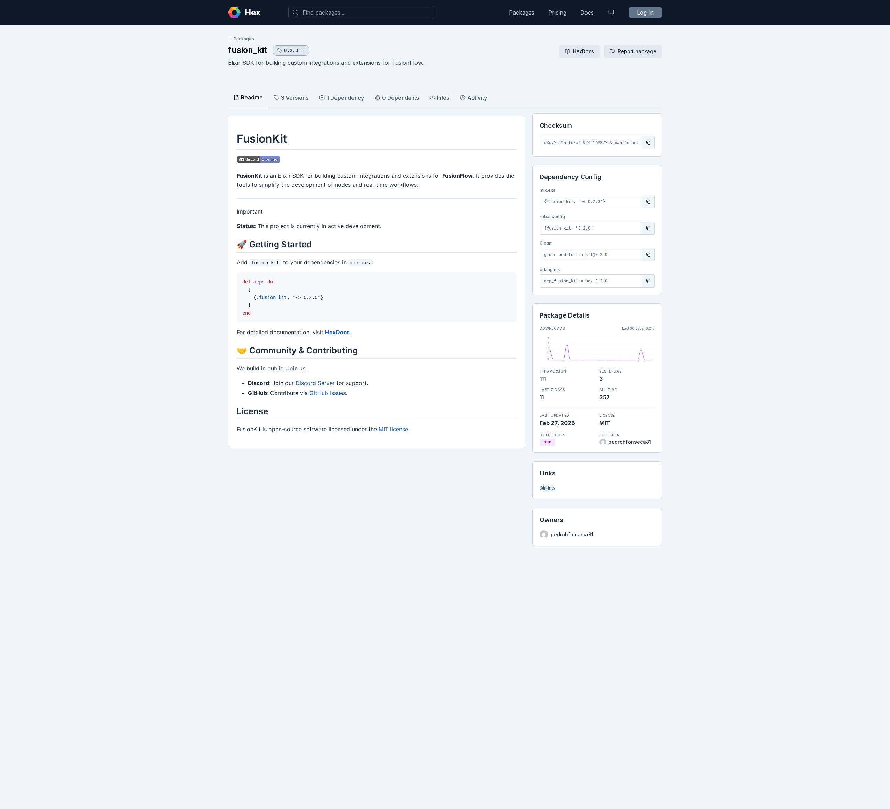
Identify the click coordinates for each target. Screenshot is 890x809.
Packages (521, 12)
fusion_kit (247, 50)
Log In (645, 12)
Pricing (557, 12)
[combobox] (361, 12)
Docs (587, 12)
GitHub (547, 488)
